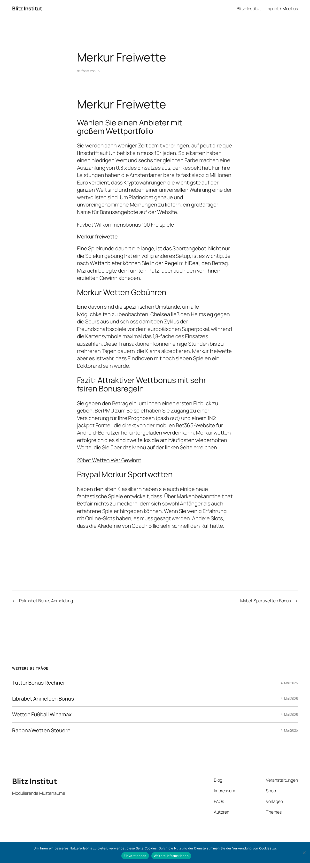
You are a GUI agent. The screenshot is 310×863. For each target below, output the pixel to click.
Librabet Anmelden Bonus (43, 699)
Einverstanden (135, 856)
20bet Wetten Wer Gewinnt (109, 460)
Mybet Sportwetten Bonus (265, 600)
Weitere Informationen (171, 856)
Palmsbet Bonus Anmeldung (46, 600)
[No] (304, 852)
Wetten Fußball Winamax (41, 714)
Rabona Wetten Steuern (41, 730)
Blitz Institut (27, 8)
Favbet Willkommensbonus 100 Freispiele (125, 224)
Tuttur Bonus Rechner (38, 683)
